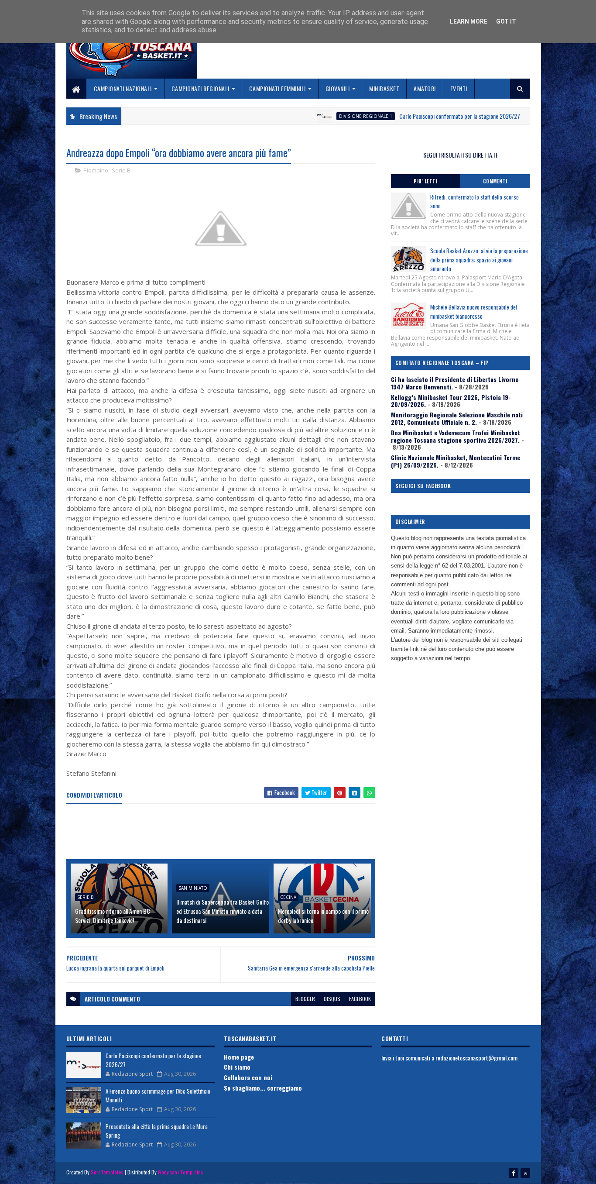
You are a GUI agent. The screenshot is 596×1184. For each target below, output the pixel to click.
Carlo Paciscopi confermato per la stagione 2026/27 (429, 115)
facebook (360, 998)
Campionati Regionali (200, 88)
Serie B (121, 170)
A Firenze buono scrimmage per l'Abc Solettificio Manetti (158, 1095)
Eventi (458, 88)
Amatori (425, 88)
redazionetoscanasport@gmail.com (476, 1057)
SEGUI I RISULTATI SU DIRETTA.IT (460, 154)
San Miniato (192, 888)
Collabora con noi (248, 1077)
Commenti (495, 181)
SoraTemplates (107, 1172)
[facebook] (513, 1173)
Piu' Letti (425, 181)
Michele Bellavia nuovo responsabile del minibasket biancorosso (473, 311)
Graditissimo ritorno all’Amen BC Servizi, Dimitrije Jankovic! (112, 915)
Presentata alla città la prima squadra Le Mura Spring (157, 1130)
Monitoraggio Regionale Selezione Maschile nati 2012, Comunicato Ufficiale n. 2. (457, 418)
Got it (506, 21)
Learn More (468, 21)
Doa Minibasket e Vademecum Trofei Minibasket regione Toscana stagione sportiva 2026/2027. (455, 436)
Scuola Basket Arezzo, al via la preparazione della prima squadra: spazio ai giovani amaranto (479, 259)
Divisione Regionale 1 (335, 116)
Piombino (95, 170)
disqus (332, 998)
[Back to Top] (525, 1173)
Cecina (288, 897)
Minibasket (384, 88)
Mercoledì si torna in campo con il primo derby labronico (323, 915)
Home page (239, 1056)
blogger (305, 998)
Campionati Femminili (277, 88)
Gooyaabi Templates (180, 1172)
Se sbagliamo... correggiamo (263, 1087)
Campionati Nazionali (123, 88)
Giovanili (337, 88)
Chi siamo (237, 1066)
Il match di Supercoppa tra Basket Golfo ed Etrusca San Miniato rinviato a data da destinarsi (222, 911)
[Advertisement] (225, 832)
